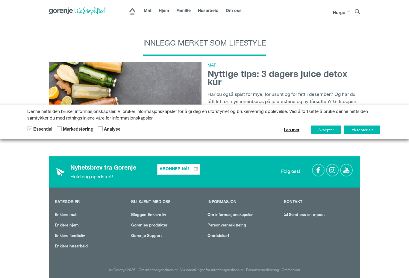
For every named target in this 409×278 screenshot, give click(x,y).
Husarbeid (208, 11)
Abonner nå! (175, 169)
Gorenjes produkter (149, 226)
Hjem (164, 11)
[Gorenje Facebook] (318, 170)
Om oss (234, 11)
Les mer (291, 129)
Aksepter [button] (326, 129)
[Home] (132, 11)
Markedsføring (78, 130)
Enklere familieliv (70, 236)
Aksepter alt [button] (362, 129)
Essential (42, 130)
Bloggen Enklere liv (148, 215)
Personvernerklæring (226, 226)
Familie (183, 11)
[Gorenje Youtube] (346, 170)
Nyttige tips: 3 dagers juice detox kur (277, 79)
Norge (339, 13)
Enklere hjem (67, 226)
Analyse (112, 130)
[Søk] (357, 12)
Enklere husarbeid (71, 247)
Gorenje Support (146, 236)
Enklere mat (66, 215)
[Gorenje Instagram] (332, 170)
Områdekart (218, 236)
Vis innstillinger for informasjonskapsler (211, 269)
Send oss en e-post (306, 215)
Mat (148, 11)
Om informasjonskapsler (230, 215)
